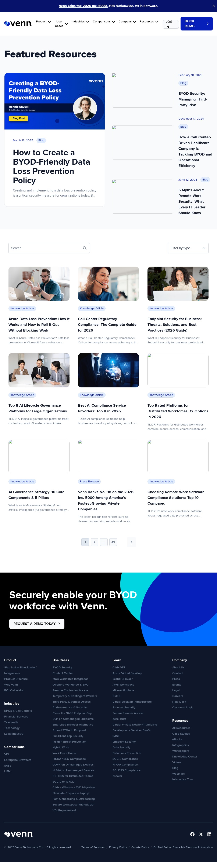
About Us (178, 667)
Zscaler (117, 776)
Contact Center (63, 673)
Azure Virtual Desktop (127, 673)
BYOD (117, 696)
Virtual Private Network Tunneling (135, 724)
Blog (175, 768)
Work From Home (64, 753)
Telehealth (11, 722)
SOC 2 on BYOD (63, 782)
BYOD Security (62, 667)
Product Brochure (16, 679)
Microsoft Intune (123, 690)
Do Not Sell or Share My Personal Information (183, 847)
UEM (7, 771)
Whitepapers (180, 751)
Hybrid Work (61, 747)
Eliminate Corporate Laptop (71, 793)
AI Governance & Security (70, 707)
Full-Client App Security (68, 736)
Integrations (12, 673)
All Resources (181, 728)
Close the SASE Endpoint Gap (72, 713)
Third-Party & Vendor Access (72, 702)
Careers (177, 696)
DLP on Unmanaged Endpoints (73, 719)
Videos (176, 762)
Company (125, 21)
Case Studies (181, 733)
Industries (78, 21)
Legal (175, 690)
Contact (177, 673)
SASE (7, 765)
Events (176, 684)
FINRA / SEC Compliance (69, 759)
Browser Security (124, 707)
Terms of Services (93, 847)
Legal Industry (13, 733)
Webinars (178, 773)
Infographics (180, 745)
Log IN (169, 24)
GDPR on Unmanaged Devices (73, 764)
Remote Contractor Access (70, 690)
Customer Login (182, 707)
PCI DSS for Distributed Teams (73, 776)
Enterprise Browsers (17, 760)
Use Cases (59, 24)
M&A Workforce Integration (71, 679)
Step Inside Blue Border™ (20, 667)
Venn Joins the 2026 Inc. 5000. (83, 6)
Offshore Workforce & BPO (71, 684)
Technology (11, 728)
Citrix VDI (119, 667)
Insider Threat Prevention (69, 742)
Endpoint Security (124, 742)
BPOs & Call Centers (18, 711)
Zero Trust (119, 719)
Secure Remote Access (128, 713)
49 (113, 542)
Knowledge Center (184, 756)
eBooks (177, 739)
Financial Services (16, 716)
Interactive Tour (182, 779)
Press (176, 679)
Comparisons (102, 21)
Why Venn (11, 684)
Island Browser (123, 679)
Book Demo (190, 23)
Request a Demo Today (35, 624)
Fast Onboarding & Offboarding (74, 799)
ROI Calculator (14, 690)
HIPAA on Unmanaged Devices (73, 770)
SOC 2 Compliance (125, 759)
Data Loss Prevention (127, 753)
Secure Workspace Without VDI (73, 804)
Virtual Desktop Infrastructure (132, 702)
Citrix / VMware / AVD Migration (74, 787)
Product (41, 21)
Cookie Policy (140, 847)
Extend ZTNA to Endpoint (69, 730)
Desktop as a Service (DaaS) (131, 730)
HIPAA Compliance (125, 764)
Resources (147, 21)
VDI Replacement (64, 810)
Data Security (121, 747)
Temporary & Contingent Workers (75, 696)
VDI (6, 754)
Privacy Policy (118, 847)
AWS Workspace (123, 684)
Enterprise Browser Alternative (73, 724)
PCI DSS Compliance (126, 770)
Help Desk (179, 702)
